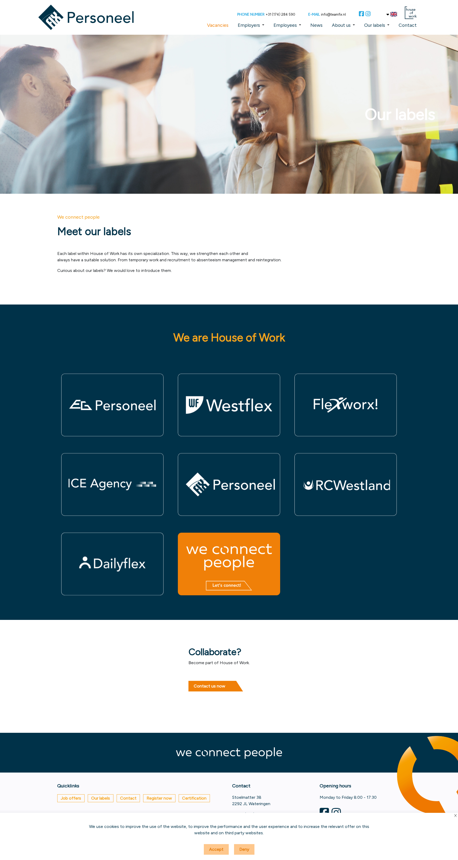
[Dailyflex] (112, 564)
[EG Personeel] (112, 405)
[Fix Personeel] (229, 484)
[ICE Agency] (112, 484)
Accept (216, 849)
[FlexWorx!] (345, 405)
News (316, 25)
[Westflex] (229, 405)
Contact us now (209, 686)
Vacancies (217, 25)
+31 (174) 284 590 (280, 14)
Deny (244, 849)
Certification (194, 798)
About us (341, 25)
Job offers (71, 798)
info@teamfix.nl (333, 14)
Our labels (374, 25)
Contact (408, 25)
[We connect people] (229, 564)
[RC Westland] (345, 484)
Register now (159, 798)
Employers (249, 25)
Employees (285, 25)
